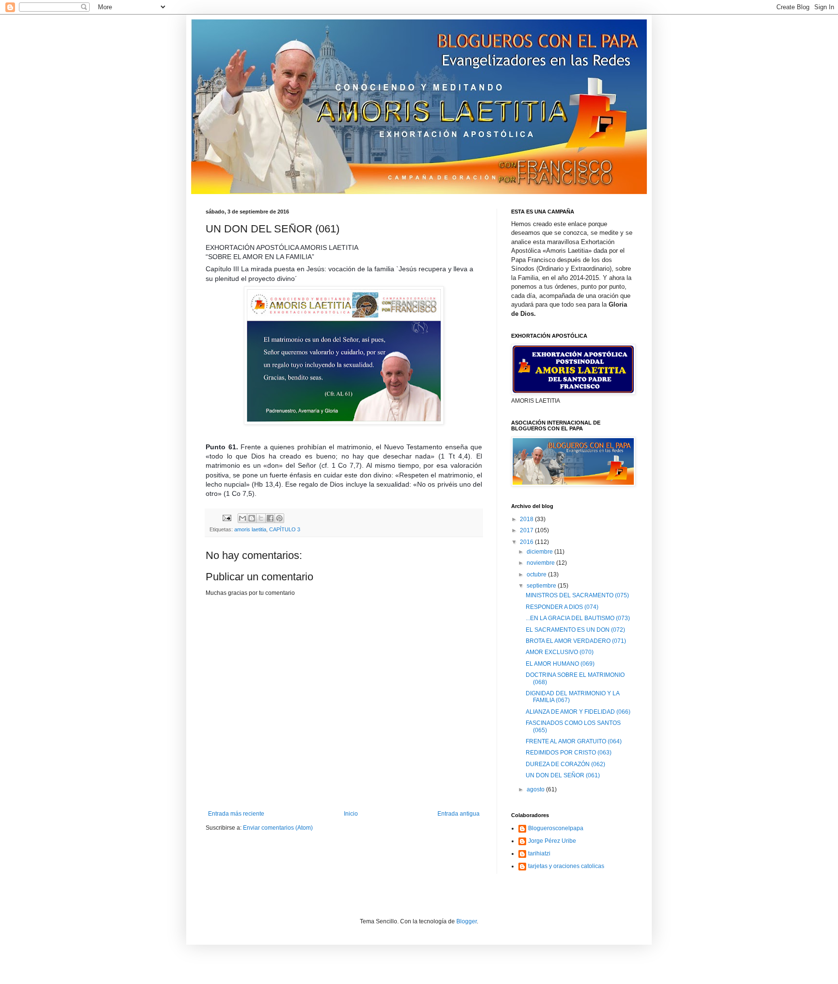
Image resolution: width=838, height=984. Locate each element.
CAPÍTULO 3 (284, 529)
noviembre (541, 562)
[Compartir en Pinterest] (279, 518)
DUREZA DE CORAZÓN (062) (565, 764)
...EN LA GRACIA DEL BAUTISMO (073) (578, 618)
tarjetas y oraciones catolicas (566, 866)
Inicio (351, 813)
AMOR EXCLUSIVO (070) (560, 652)
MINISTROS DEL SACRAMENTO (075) (577, 595)
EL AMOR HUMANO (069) (560, 663)
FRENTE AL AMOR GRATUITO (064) (574, 741)
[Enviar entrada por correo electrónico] (226, 518)
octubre (537, 574)
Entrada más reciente (236, 813)
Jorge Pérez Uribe (552, 840)
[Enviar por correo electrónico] (242, 518)
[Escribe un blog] (252, 518)
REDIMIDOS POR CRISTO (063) (569, 752)
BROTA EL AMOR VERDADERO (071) (576, 641)
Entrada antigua (458, 813)
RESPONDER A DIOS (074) (562, 607)
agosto (536, 789)
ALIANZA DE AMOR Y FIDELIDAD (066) (578, 711)
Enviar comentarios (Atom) (278, 827)
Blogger (466, 921)
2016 (527, 542)
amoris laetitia (250, 529)
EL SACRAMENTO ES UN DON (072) (575, 629)
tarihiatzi (539, 853)
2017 (527, 530)
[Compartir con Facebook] (270, 518)
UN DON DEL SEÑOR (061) (563, 775)
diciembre (540, 551)
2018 (527, 519)
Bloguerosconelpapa (555, 828)
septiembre (542, 585)
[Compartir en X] (261, 518)
